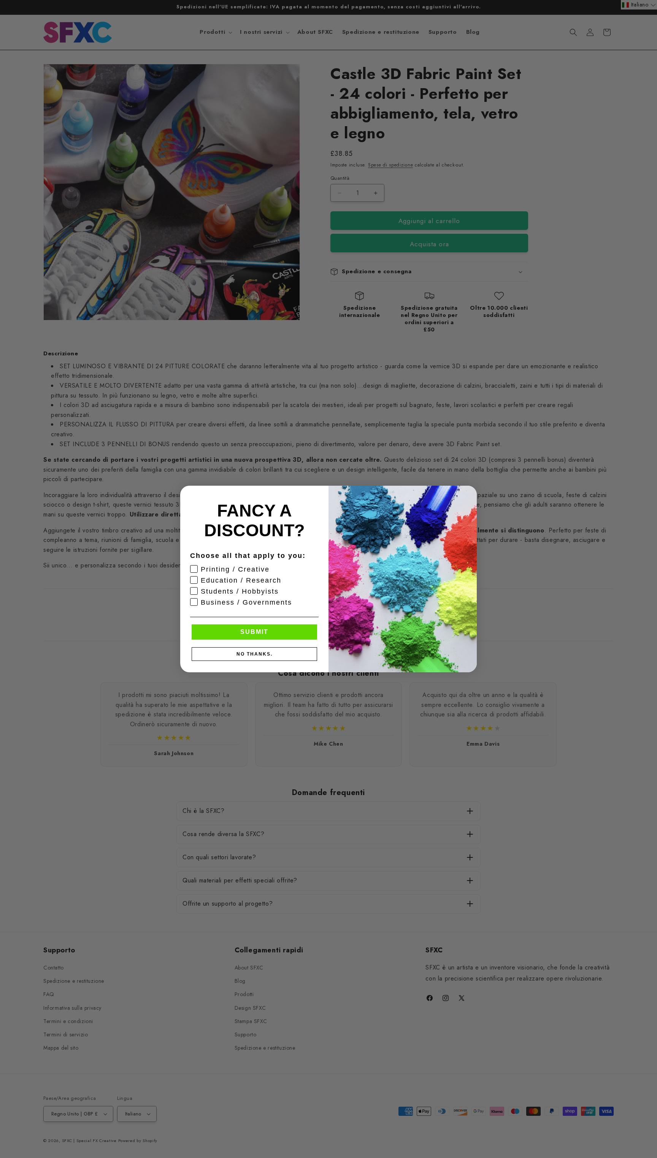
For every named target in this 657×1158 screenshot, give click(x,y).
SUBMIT (254, 632)
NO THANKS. (254, 654)
